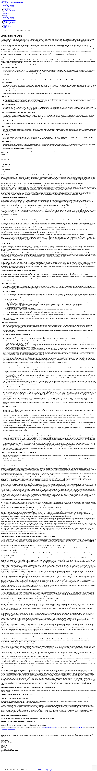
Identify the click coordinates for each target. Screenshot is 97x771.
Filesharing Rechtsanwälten (8, 729)
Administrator (14, 30)
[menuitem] (8, 5)
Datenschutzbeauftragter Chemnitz (48, 727)
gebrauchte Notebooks (79, 727)
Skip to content (4, 1)
